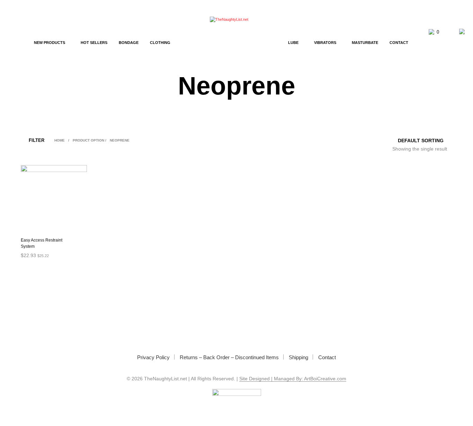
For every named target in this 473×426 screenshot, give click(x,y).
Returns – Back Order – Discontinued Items (229, 357)
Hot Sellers (94, 42)
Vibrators (325, 42)
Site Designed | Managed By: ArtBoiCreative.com (292, 378)
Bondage (129, 42)
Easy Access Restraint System (41, 243)
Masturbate (365, 42)
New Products (49, 42)
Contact (399, 42)
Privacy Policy (153, 357)
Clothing (160, 42)
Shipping (298, 357)
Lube (293, 42)
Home (59, 140)
